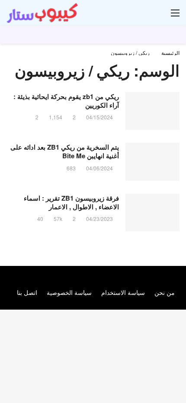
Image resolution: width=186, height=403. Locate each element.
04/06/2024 (99, 168)
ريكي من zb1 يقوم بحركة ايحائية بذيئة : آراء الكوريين (66, 101)
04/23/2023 (99, 218)
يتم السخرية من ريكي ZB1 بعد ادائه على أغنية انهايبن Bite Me (64, 151)
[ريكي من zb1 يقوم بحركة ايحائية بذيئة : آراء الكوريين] (152, 111)
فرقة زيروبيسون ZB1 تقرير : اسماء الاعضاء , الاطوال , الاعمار (71, 202)
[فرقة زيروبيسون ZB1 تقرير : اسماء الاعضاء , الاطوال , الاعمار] (152, 213)
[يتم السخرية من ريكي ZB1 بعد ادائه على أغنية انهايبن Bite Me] (152, 162)
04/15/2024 (99, 117)
